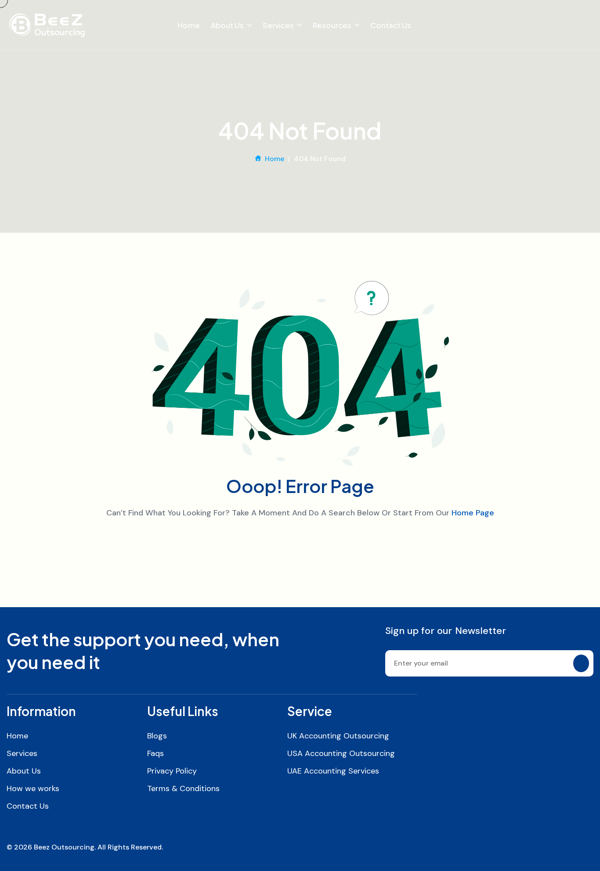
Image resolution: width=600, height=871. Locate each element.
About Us (227, 25)
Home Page (473, 512)
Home (188, 25)
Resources (332, 25)
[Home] (47, 25)
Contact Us (390, 25)
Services (278, 25)
